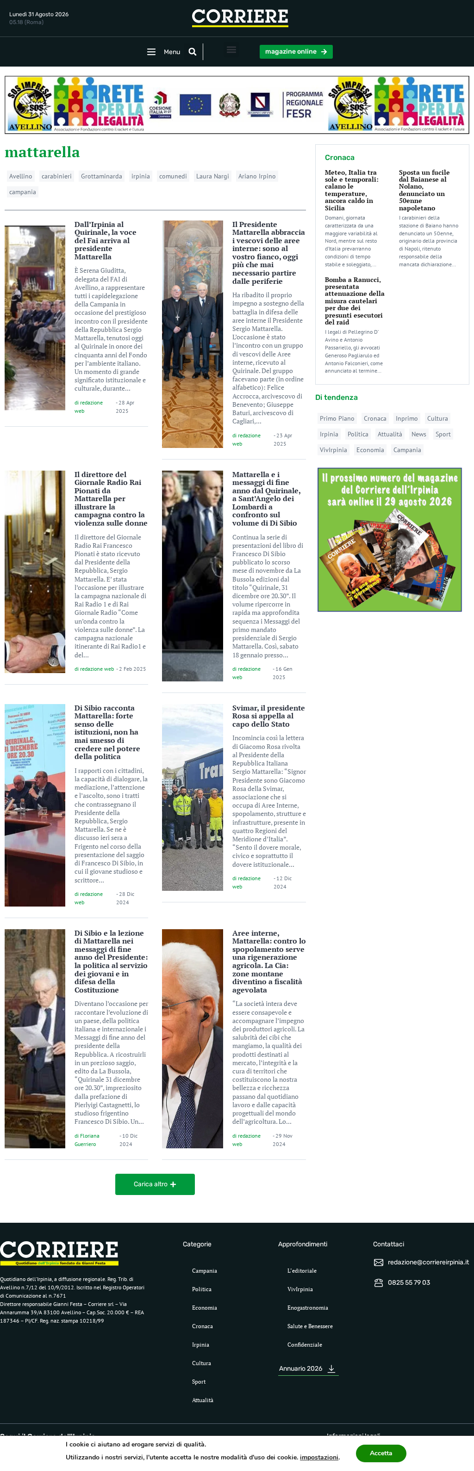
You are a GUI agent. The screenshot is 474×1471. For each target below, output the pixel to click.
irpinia (140, 176)
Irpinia (329, 434)
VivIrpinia (333, 450)
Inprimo (407, 418)
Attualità (390, 434)
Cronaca (375, 418)
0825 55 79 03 (409, 1283)
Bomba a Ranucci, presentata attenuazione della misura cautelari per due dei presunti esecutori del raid (355, 300)
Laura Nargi (212, 176)
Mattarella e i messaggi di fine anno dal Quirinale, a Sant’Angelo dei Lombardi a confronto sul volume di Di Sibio (266, 498)
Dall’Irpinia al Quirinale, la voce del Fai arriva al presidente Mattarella (106, 240)
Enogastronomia (307, 1307)
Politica (358, 434)
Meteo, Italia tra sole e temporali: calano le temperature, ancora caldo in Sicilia (352, 190)
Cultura (437, 418)
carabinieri (57, 176)
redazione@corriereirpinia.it (428, 1262)
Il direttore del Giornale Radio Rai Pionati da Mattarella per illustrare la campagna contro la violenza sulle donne (111, 498)
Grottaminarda (101, 176)
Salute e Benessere (310, 1326)
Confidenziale (304, 1344)
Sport (443, 434)
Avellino (20, 176)
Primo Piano (337, 418)
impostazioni (319, 1457)
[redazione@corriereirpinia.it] (378, 1262)
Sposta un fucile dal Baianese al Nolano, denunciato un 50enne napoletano (424, 190)
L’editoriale (302, 1270)
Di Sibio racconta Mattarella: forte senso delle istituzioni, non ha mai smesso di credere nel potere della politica (107, 732)
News (419, 434)
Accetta (381, 1453)
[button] (192, 51)
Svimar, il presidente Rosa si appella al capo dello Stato (268, 716)
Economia (370, 450)
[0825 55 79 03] (378, 1282)
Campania (407, 450)
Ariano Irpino (257, 176)
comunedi (173, 176)
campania (22, 192)
